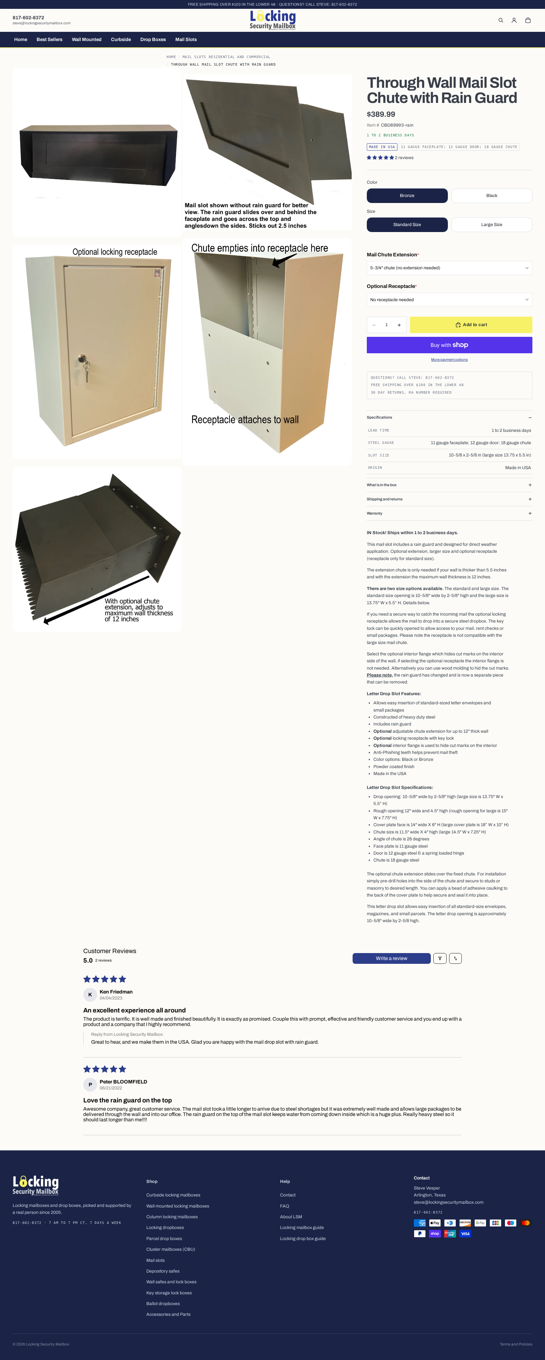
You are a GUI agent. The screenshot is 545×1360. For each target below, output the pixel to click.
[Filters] (440, 958)
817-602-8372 (344, 4)
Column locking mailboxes (172, 1216)
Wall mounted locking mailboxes (177, 1206)
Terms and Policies (516, 1344)
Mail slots (155, 1260)
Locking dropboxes (165, 1227)
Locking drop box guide (303, 1238)
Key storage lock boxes (169, 1293)
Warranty (374, 513)
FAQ (284, 1206)
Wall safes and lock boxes (171, 1281)
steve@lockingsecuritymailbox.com (42, 23)
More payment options (449, 359)
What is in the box (382, 485)
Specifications (379, 417)
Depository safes (162, 1271)
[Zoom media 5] (97, 549)
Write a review (391, 958)
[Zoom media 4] (267, 352)
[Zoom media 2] (267, 152)
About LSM (291, 1216)
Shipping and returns (384, 499)
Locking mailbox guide (302, 1227)
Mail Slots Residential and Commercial (227, 57)
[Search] (501, 20)
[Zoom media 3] (97, 352)
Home (171, 57)
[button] (381, 157)
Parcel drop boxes (164, 1238)
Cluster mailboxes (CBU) (170, 1249)
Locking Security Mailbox (47, 1344)
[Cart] (528, 20)
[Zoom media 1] (97, 152)
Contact (288, 1195)
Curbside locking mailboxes (173, 1195)
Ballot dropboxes (163, 1303)
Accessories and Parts (168, 1314)
